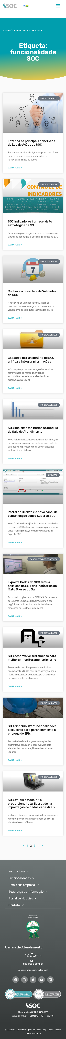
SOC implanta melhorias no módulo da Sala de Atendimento (33, 430)
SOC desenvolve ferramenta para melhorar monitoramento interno (32, 658)
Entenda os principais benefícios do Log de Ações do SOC (31, 143)
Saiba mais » (15, 168)
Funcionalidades (19, 878)
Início (6, 30)
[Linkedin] (50, 979)
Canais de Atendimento (23, 947)
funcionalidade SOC (21, 30)
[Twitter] (33, 979)
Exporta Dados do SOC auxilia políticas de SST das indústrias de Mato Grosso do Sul (32, 585)
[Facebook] (15, 979)
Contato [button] (14, 905)
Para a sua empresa (21, 885)
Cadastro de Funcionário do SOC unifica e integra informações (31, 359)
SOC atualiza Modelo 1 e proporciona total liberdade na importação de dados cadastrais (31, 803)
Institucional (16, 871)
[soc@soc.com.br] (31, 960)
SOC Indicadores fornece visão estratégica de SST (30, 223)
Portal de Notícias (20, 898)
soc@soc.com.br (33, 963)
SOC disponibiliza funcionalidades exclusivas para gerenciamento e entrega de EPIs (32, 729)
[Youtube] (41, 979)
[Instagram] (24, 979)
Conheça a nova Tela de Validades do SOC (32, 293)
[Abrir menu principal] (58, 6)
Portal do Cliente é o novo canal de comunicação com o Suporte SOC (33, 514)
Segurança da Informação (26, 892)
